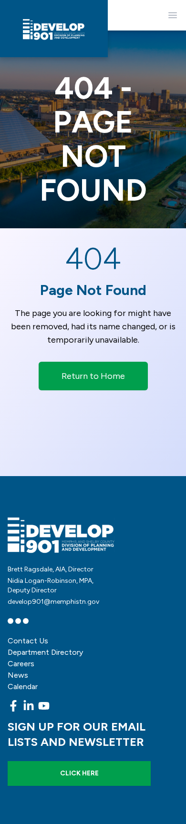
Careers (21, 663)
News (18, 675)
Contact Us (28, 640)
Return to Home (93, 376)
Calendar (23, 686)
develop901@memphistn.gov (53, 602)
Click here (79, 773)
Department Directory (45, 652)
